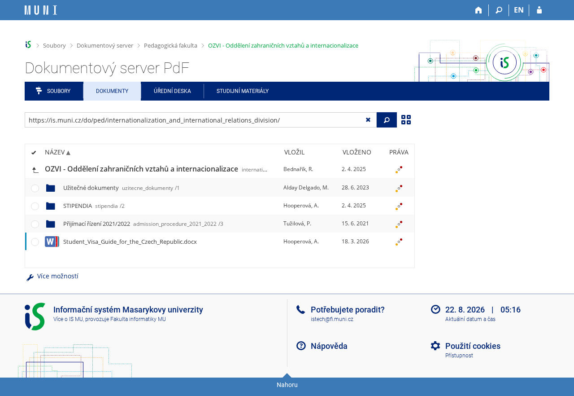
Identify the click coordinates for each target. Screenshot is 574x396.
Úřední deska (172, 91)
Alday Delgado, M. (306, 187)
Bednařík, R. (298, 169)
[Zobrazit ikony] (406, 119)
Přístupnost (459, 355)
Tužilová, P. (297, 223)
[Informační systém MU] (28, 44)
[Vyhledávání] (499, 10)
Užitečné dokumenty (121, 188)
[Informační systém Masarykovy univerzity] (41, 10)
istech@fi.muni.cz (332, 319)
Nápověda (329, 346)
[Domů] (479, 10)
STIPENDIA (94, 206)
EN (519, 10)
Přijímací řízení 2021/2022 (143, 224)
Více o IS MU (68, 319)
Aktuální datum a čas (470, 319)
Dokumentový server (105, 45)
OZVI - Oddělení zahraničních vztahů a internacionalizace (283, 45)
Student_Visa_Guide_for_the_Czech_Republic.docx (130, 242)
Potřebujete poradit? (348, 309)
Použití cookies (472, 346)
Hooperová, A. (301, 205)
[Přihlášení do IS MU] (539, 10)
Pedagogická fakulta (170, 45)
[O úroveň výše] (35, 169)
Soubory (54, 45)
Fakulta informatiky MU (138, 319)
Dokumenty (112, 91)
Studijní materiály (243, 91)
